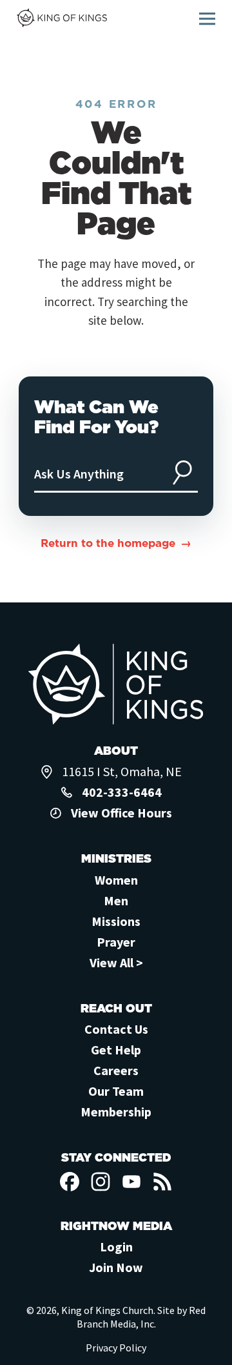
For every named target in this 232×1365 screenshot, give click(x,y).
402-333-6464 (122, 792)
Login (116, 1246)
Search (182, 473)
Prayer (116, 942)
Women (116, 880)
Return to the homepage (108, 543)
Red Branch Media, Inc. (141, 1317)
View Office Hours (121, 813)
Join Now (116, 1267)
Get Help (116, 1050)
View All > (116, 962)
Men (116, 900)
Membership (116, 1111)
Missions (116, 921)
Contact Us (116, 1029)
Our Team (116, 1091)
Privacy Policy (116, 1347)
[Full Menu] (207, 18)
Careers (116, 1070)
